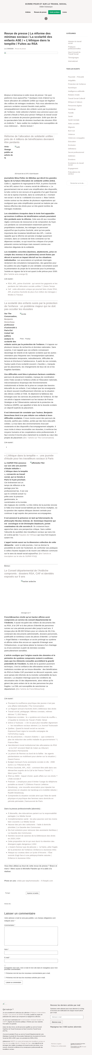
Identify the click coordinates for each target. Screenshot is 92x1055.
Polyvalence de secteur (74, 173)
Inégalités (72, 80)
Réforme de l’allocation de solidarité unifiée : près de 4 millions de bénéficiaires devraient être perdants (29, 139)
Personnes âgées (75, 106)
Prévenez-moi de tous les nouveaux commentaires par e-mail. (28, 973)
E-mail (7, 957)
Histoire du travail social (74, 42)
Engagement (73, 168)
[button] (46, 18)
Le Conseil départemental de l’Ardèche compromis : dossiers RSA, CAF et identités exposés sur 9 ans (29, 573)
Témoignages (73, 58)
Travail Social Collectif (76, 98)
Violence (71, 134)
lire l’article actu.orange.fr (16, 274)
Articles (28, 12)
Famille (71, 113)
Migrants (71, 127)
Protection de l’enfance (77, 84)
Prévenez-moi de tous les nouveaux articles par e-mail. (25, 978)
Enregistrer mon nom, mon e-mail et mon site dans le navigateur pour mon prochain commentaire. (31, 968)
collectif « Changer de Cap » (23, 1043)
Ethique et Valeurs (75, 102)
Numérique (72, 88)
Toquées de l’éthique (28, 535)
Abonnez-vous (56, 1022)
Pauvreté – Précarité (76, 77)
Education (72, 141)
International (73, 61)
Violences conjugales (76, 138)
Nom (6, 949)
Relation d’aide (74, 95)
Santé (70, 116)
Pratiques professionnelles (74, 48)
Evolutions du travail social (76, 164)
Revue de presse (20, 48)
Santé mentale (73, 120)
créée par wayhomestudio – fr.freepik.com (35, 881)
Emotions (71, 159)
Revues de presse (40, 12)
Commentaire (9, 925)
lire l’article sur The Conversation (38, 438)
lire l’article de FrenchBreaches (30, 689)
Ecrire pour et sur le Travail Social (46, 4)
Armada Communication (78, 1047)
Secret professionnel (76, 152)
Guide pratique (55, 12)
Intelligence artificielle (76, 91)
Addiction (71, 156)
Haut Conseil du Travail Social (74, 53)
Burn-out (71, 131)
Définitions (72, 149)
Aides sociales (73, 124)
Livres (65, 12)
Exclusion (72, 145)
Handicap (72, 109)
